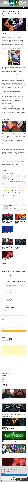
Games (3, 379)
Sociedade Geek (14, 3)
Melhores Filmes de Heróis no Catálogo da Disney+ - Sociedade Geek (15, 274)
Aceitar (14, 475)
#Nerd (20, 195)
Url (2, 326)
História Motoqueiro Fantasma (8, 428)
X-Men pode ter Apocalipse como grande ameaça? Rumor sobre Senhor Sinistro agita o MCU (7, 221)
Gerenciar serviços (3, 473)
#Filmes (11, 195)
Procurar (3, 337)
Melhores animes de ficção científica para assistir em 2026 (7, 258)
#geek (14, 195)
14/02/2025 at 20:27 (8, 300)
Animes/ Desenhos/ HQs (5, 373)
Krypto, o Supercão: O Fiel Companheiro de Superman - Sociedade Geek (15, 281)
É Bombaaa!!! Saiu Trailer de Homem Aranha (6, 233)
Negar (14, 477)
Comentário (4, 310)
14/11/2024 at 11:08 (8, 283)
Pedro (8, 429)
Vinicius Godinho (9, 17)
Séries (3, 381)
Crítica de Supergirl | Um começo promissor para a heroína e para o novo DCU (20, 221)
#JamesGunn (17, 195)
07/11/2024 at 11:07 (8, 275)
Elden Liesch (8, 299)
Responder (7, 278)
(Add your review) (19, 264)
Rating (3, 316)
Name (3, 319)
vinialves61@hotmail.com (14, 184)
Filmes (3, 377)
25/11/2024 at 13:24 (8, 292)
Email (3, 323)
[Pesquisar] (10, 339)
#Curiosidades (6, 195)
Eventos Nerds (4, 375)
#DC (9, 195)
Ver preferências (14, 479)
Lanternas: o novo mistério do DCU (9, 441)
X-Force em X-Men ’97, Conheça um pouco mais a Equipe (13, 454)
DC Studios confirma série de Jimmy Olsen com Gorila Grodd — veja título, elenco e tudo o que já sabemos (7, 247)
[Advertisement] (14, 350)
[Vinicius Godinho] (6, 207)
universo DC (23, 161)
